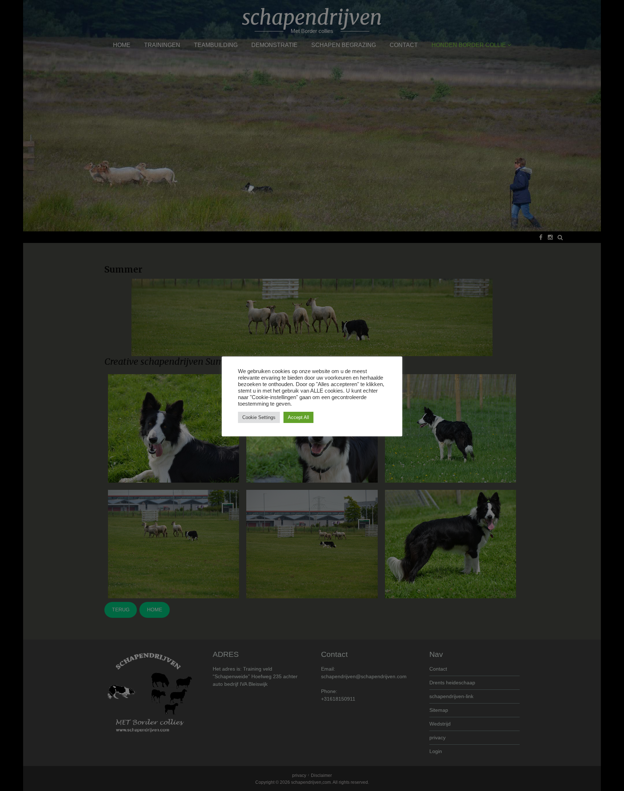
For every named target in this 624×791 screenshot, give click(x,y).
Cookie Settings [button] (259, 417)
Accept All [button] (298, 417)
